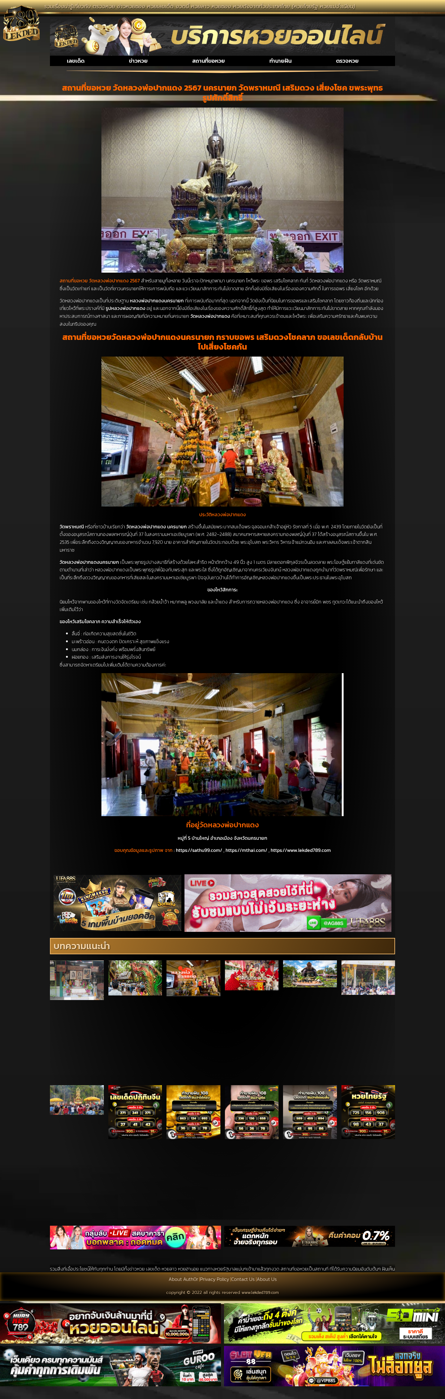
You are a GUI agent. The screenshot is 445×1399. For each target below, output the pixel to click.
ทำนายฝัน (280, 61)
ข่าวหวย (138, 61)
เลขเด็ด (75, 61)
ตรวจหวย (347, 61)
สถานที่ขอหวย (208, 61)
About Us (267, 1279)
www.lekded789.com (260, 1292)
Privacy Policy (214, 1279)
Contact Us (243, 1279)
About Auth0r (183, 1279)
